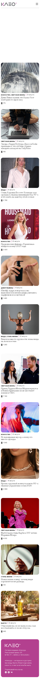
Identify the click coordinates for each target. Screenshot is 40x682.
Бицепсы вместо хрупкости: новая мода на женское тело (20, 340)
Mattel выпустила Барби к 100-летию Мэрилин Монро (19, 534)
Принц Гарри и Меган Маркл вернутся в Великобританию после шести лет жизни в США (19, 390)
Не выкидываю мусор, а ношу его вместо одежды (16, 438)
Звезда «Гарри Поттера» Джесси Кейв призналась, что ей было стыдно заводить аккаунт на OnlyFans (19, 146)
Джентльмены (7, 288)
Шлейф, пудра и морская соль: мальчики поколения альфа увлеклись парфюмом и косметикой (19, 292)
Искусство (5, 95)
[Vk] (12, 672)
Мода (3, 190)
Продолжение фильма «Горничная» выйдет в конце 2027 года (18, 245)
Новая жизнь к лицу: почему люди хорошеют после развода (17, 580)
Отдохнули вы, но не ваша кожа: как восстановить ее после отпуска (18, 627)
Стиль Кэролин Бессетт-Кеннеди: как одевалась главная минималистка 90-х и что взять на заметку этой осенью (19, 194)
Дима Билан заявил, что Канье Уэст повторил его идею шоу (17, 98)
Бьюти (4, 623)
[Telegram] (6, 672)
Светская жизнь (18, 95)
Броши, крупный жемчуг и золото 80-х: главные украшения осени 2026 (20, 484)
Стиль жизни (12, 336)
